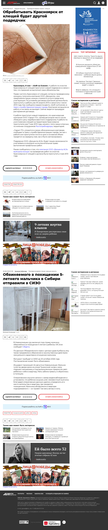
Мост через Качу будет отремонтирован (52, 207)
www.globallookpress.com (15, 75)
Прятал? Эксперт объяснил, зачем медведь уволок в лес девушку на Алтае (91, 283)
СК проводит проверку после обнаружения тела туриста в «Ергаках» (22, 429)
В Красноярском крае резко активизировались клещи (21, 200)
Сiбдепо (26, 347)
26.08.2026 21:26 (8, 271)
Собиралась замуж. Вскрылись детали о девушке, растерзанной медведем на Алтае (91, 132)
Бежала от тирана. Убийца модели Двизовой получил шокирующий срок (54, 429)
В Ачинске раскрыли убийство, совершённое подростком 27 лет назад (88, 66)
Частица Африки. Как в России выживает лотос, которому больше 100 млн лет (92, 290)
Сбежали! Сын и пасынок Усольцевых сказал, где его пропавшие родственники (92, 276)
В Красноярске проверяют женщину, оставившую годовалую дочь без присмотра (56, 436)
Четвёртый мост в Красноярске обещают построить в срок (22, 207)
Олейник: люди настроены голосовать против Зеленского (90, 158)
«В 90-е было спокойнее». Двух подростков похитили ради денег (91, 303)
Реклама (29, 493)
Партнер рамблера (36, 522)
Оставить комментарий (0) (54, 168)
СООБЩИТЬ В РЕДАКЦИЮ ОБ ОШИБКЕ (57, 493)
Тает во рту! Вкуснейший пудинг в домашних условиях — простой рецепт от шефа (91, 104)
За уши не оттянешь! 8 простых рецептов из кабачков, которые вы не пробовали (92, 125)
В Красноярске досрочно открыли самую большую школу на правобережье (22, 436)
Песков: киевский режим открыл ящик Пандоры (90, 165)
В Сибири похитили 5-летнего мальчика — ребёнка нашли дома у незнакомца (88, 75)
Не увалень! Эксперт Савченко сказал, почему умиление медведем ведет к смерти (88, 83)
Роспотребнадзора (44, 126)
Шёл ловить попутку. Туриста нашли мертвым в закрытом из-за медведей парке (88, 58)
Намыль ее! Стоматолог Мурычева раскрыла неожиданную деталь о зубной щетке (91, 118)
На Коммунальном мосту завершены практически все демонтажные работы (21, 214)
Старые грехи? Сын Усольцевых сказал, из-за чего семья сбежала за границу (92, 297)
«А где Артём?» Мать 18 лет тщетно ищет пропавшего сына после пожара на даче (91, 111)
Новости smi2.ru (10, 265)
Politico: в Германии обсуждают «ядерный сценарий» (90, 179)
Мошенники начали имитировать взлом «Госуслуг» (91, 151)
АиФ (17, 332)
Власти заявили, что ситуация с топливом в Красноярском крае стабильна (88, 91)
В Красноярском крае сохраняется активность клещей (56, 200)
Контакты (21, 493)
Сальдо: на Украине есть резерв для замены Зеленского (92, 172)
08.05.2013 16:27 (8, 8)
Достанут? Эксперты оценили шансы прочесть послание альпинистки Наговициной (92, 311)
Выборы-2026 (39, 493)
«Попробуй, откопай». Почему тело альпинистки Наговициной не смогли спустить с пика (92, 139)
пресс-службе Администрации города (30, 107)
